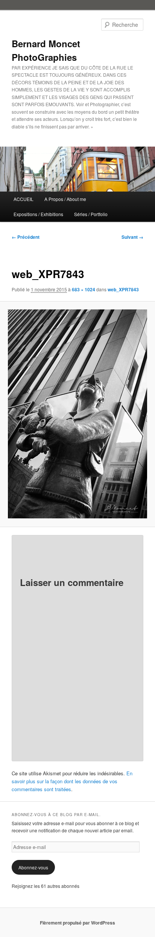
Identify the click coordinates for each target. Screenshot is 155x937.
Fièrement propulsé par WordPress (77, 922)
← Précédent (26, 236)
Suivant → (132, 236)
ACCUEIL (23, 199)
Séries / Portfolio (91, 214)
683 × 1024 (83, 289)
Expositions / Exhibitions (38, 214)
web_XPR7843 (123, 289)
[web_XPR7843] (77, 414)
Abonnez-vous (33, 867)
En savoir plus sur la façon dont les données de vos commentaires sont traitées (72, 781)
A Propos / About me (65, 199)
